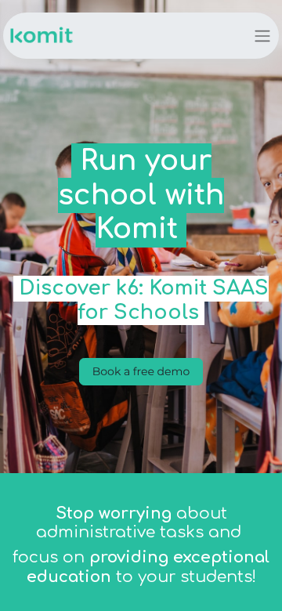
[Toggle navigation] (262, 35)
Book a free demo (141, 371)
